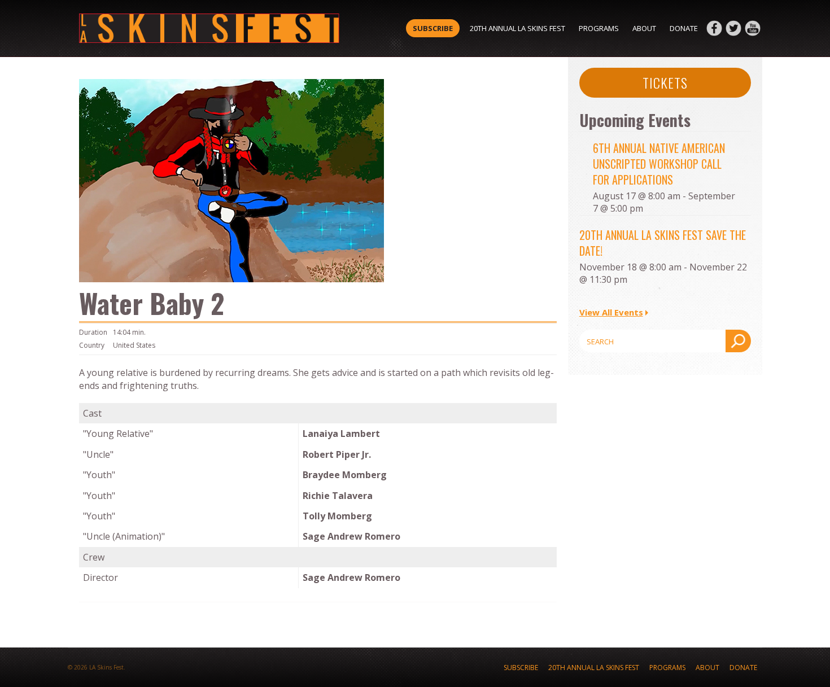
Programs (599, 28)
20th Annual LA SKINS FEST (517, 28)
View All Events (611, 312)
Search (738, 341)
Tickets (665, 82)
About (644, 28)
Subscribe (433, 28)
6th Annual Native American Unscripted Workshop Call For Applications (659, 163)
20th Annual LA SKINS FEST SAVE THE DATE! (662, 242)
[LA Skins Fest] (209, 28)
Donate (684, 28)
